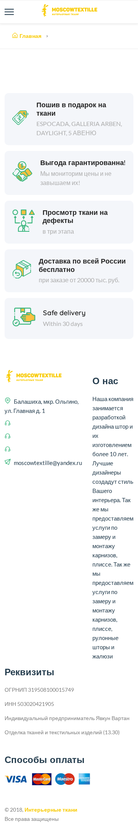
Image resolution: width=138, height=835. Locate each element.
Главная (30, 36)
